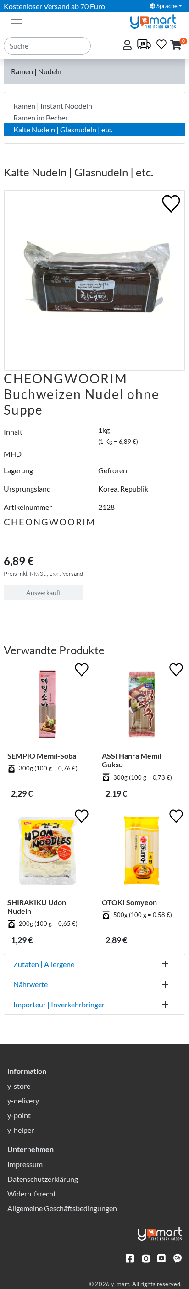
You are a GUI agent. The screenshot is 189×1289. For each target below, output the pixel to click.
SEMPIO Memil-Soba (41, 755)
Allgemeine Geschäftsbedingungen (62, 1208)
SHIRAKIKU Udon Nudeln (36, 906)
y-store (18, 1085)
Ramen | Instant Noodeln (52, 105)
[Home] (156, 20)
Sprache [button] (166, 6)
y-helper (20, 1129)
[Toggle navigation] (16, 22)
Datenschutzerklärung (42, 1178)
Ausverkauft (43, 592)
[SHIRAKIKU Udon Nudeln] (47, 852)
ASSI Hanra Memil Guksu (131, 760)
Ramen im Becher (40, 117)
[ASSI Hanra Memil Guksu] (141, 706)
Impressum (25, 1164)
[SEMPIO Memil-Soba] (47, 706)
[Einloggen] (128, 45)
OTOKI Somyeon (129, 902)
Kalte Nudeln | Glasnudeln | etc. (62, 129)
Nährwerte (30, 984)
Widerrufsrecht (31, 1193)
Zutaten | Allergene (43, 964)
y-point (19, 1115)
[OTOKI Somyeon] (141, 852)
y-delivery (23, 1100)
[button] (176, 45)
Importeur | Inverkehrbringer (59, 1004)
